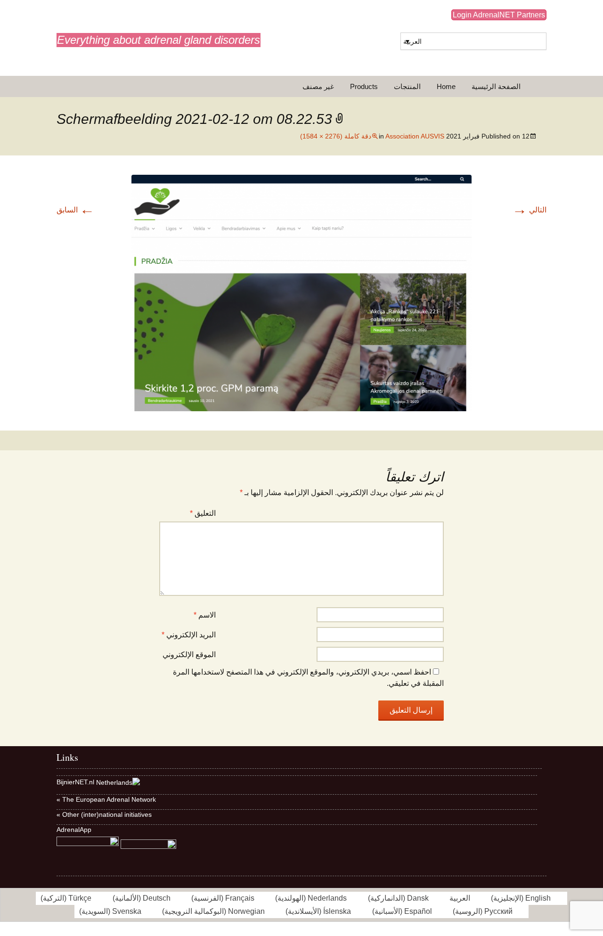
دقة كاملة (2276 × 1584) (335, 136)
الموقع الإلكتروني (189, 655)
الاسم (205, 615)
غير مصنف (318, 86)
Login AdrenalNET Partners (499, 15)
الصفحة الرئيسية (496, 86)
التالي (529, 210)
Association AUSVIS (414, 136)
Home (446, 86)
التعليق (203, 513)
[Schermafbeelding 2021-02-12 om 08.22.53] (301, 292)
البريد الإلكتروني (189, 635)
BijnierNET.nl (75, 782)
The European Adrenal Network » (106, 799)
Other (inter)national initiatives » (104, 814)
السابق (76, 210)
